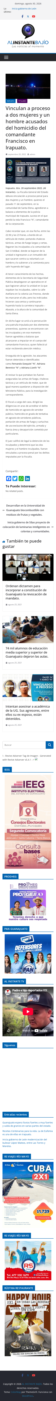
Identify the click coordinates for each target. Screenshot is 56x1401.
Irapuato (10, 101)
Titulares (22, 101)
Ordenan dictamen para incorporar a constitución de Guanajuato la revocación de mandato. (26, 592)
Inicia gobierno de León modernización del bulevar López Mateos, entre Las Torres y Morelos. (24, 1143)
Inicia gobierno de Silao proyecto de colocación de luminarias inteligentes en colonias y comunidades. (26, 527)
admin (32, 154)
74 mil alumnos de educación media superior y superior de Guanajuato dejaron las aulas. (27, 652)
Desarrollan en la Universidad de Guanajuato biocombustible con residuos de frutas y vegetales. (25, 510)
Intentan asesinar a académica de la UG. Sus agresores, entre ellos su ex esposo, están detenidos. (28, 712)
